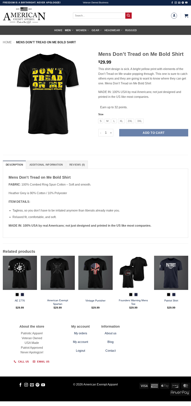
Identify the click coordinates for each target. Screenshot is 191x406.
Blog (110, 341)
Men (68, 30)
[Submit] (128, 16)
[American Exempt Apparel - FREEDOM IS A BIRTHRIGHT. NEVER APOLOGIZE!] (32, 16)
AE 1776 (20, 300)
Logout (80, 350)
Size (100, 114)
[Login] (174, 16)
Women (81, 30)
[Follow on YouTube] (186, 2)
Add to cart (154, 132)
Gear (95, 30)
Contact (110, 350)
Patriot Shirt (171, 300)
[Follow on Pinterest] (183, 2)
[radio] (100, 121)
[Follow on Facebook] (172, 2)
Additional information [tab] (46, 164)
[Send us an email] (179, 2)
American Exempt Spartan (57, 302)
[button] (186, 16)
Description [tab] (14, 164)
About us (110, 333)
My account (80, 341)
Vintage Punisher (95, 300)
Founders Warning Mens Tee (133, 302)
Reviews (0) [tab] (77, 164)
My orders (80, 333)
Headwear (112, 30)
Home (58, 30)
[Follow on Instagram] (176, 2)
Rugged (131, 30)
